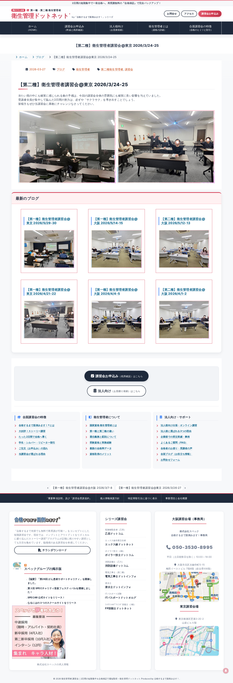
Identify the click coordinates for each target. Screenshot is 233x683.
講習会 (129, 69)
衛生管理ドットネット (40, 16)
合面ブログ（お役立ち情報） (176, 453)
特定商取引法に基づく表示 (142, 498)
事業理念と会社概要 (176, 498)
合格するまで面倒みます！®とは (37, 425)
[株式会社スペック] (17, 565)
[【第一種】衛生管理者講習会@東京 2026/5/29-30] (49, 249)
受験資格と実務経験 (101, 442)
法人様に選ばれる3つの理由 (176, 431)
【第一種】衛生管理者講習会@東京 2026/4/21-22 (48, 291)
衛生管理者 (83, 69)
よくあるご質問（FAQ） (174, 442)
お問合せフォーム (170, 459)
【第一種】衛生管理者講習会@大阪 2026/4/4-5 (116, 291)
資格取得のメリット (101, 453)
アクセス (189, 13)
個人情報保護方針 (110, 498)
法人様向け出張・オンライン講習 (179, 425)
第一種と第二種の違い (102, 431)
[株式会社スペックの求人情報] (52, 632)
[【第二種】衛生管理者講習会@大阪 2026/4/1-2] (184, 319)
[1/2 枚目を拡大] (111, 119)
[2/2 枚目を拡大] (210, 119)
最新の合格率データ (101, 448)
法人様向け (117, 28)
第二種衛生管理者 (112, 69)
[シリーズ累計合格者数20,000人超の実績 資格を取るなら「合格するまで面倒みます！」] (37, 520)
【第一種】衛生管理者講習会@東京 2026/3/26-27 (149, 487)
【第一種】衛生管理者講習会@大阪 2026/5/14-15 (116, 221)
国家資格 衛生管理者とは (103, 425)
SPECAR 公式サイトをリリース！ (46, 597)
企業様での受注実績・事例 (175, 436)
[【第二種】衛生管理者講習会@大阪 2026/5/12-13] (184, 249)
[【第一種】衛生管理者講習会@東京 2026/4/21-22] (49, 319)
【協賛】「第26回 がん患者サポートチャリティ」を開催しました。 (60, 581)
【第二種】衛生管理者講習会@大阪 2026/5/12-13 (183, 221)
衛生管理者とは (158, 28)
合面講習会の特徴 (200, 28)
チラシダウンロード (54, 550)
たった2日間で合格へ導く (33, 436)
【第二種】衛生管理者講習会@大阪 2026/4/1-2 (183, 291)
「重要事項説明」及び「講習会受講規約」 (69, 498)
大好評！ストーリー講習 (32, 431)
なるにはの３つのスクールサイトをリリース (52, 602)
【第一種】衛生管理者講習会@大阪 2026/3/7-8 (82, 487)
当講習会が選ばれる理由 (32, 453)
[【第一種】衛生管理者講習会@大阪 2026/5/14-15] (116, 249)
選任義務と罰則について (103, 436)
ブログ (39, 57)
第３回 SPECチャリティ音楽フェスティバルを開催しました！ (59, 590)
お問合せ (172, 13)
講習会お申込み (210, 13)
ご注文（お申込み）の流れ (33, 448)
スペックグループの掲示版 (43, 569)
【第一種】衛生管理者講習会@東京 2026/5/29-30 (48, 221)
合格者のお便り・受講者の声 (176, 448)
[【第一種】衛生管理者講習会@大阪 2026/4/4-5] (116, 319)
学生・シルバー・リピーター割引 (37, 442)
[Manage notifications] (226, 670)
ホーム (32, 28)
